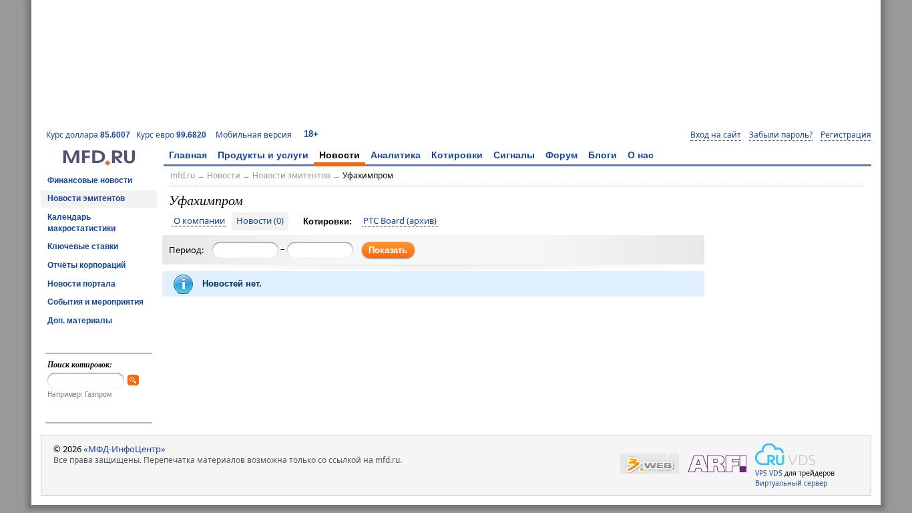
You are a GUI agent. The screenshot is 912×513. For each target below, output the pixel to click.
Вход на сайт (715, 135)
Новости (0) (260, 221)
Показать (388, 250)
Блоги (602, 155)
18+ (311, 134)
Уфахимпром (368, 175)
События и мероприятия (95, 302)
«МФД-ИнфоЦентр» (124, 449)
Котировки (457, 155)
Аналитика (396, 155)
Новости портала (81, 284)
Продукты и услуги (263, 155)
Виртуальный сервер (791, 483)
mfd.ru (182, 175)
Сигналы (514, 155)
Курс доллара (88, 134)
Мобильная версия (254, 134)
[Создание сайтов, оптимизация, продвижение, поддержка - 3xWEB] (649, 464)
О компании (199, 221)
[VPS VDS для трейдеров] (785, 454)
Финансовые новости (89, 180)
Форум (561, 155)
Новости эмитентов (86, 198)
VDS (775, 473)
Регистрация (846, 135)
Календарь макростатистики (81, 222)
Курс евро (171, 134)
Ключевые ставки (82, 246)
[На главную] (99, 162)
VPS (761, 473)
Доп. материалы (79, 320)
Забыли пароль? (781, 135)
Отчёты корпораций (86, 265)
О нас (641, 155)
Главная (188, 155)
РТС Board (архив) (400, 221)
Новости (339, 155)
